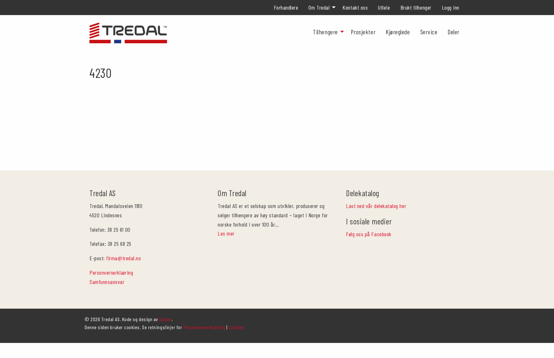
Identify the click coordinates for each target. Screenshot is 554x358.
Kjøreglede (398, 32)
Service (429, 32)
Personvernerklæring (111, 272)
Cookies (236, 327)
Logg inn (450, 7)
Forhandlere (286, 7)
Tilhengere (325, 32)
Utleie (384, 7)
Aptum (165, 319)
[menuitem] (286, 7)
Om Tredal (319, 7)
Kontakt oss (355, 7)
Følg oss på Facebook (368, 233)
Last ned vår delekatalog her (376, 205)
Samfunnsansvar (107, 281)
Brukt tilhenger (416, 7)
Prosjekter (363, 32)
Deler (453, 32)
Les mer (226, 233)
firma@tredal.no (123, 258)
